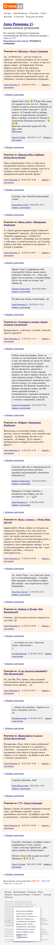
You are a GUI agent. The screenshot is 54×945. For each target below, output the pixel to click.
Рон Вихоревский (19, 654)
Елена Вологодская (15, 157)
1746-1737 (7, 884)
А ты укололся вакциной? (33, 671)
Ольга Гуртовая (39, 51)
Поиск (43, 13)
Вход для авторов (34, 17)
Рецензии (34, 13)
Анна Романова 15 (18, 24)
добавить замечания (14, 94)
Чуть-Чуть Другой (20, 592)
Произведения (20, 13)
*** (20, 803)
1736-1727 (17, 884)
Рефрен (22, 422)
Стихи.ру (47, 894)
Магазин (8, 17)
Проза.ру (9, 897)
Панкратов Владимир (21, 289)
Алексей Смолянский (15, 324)
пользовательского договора (21, 906)
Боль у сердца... (27, 519)
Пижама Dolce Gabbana (31, 154)
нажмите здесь (21, 934)
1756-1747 (45, 881)
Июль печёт (25, 222)
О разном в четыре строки (33, 322)
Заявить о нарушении (21, 207)
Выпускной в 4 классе (30, 735)
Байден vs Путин (27, 609)
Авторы (7, 13)
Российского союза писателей (22, 941)
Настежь (23, 51)
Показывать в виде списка (15, 41)
